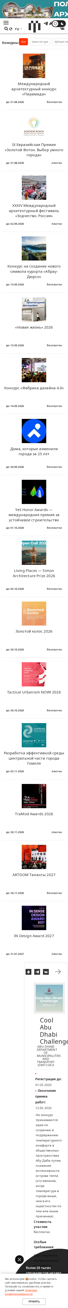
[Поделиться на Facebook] (28, 972)
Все (23, 41)
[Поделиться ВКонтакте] (46, 972)
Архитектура (40, 41)
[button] (19, 1259)
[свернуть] (58, 971)
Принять (34, 1301)
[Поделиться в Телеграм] (37, 972)
